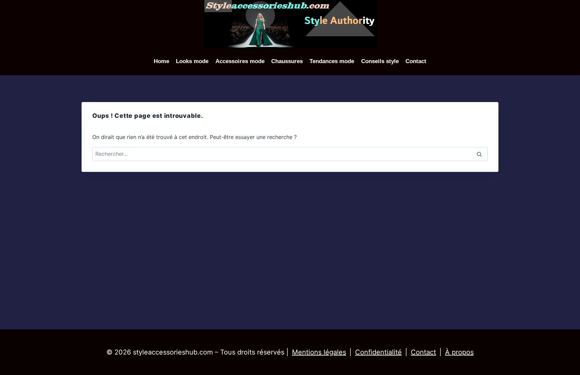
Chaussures (287, 61)
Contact (415, 61)
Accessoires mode (239, 61)
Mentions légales (319, 352)
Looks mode (192, 61)
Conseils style (380, 61)
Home (161, 61)
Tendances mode (331, 61)
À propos (459, 352)
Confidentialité (378, 352)
